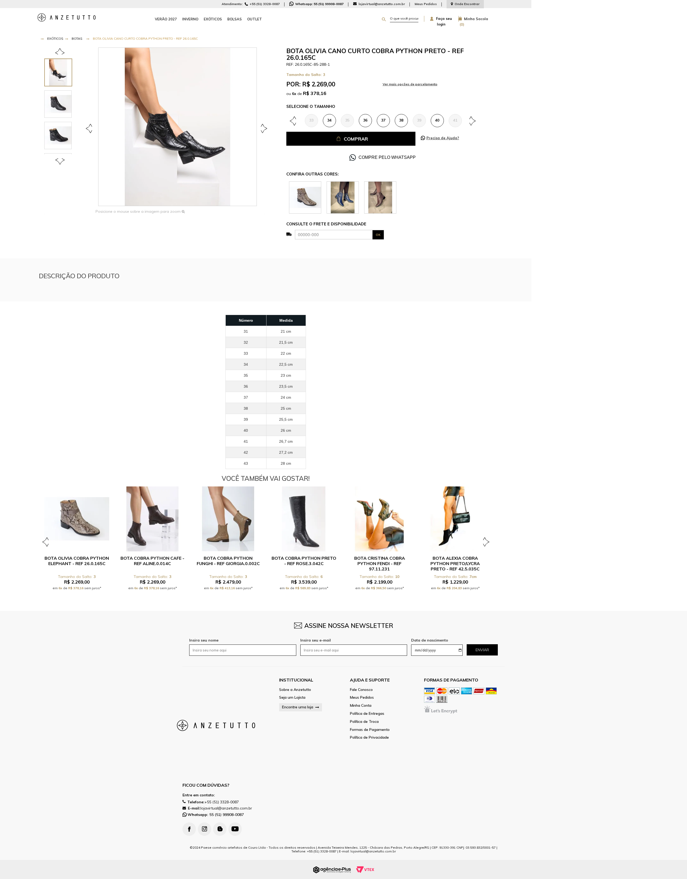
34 (329, 120)
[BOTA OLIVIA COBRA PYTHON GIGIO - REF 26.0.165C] (380, 197)
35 (347, 120)
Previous (89, 128)
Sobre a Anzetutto (295, 689)
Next (262, 128)
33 (311, 120)
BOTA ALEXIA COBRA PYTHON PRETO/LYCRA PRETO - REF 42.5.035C (455, 563)
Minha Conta (360, 705)
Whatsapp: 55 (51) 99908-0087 (319, 4)
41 (455, 120)
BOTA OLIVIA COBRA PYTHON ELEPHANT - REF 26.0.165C (77, 560)
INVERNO (190, 19)
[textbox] (404, 18)
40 (437, 120)
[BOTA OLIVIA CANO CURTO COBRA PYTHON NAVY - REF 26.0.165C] (343, 197)
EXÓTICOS (213, 19)
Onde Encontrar (467, 4)
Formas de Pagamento (370, 729)
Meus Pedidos (426, 4)
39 (419, 120)
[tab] (60, 72)
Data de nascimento (429, 640)
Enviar (482, 649)
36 (365, 120)
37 (383, 120)
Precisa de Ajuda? (442, 138)
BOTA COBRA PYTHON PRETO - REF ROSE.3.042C (304, 560)
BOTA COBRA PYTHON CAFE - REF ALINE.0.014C (152, 560)
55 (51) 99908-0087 (216, 814)
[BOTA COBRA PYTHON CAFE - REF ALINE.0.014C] (152, 518)
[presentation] (60, 72)
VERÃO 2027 (166, 19)
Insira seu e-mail (315, 640)
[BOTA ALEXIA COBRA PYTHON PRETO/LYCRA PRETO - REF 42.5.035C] (455, 518)
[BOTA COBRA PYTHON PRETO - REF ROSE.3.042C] (303, 518)
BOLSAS (234, 19)
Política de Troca (364, 721)
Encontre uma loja (297, 707)
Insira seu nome (203, 640)
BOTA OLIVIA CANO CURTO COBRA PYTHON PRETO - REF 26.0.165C (145, 38)
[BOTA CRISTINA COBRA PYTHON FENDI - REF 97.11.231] (379, 518)
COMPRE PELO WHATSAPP (387, 157)
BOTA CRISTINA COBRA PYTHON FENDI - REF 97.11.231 (379, 563)
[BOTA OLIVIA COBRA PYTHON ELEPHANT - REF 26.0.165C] (305, 197)
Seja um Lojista (292, 697)
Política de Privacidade (369, 737)
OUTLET (254, 19)
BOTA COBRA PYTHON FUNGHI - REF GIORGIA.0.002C (228, 560)
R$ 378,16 (314, 93)
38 (401, 120)
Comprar (356, 139)
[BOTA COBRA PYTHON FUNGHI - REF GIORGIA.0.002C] (228, 518)
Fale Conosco (361, 689)
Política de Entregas (367, 713)
